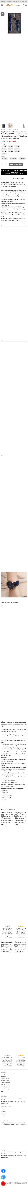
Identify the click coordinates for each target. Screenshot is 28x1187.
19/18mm (17, 146)
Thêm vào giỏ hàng (16, 164)
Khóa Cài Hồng (13, 158)
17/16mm (4, 146)
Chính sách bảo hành (5, 1087)
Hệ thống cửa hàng (5, 1080)
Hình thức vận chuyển (5, 1078)
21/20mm (17, 148)
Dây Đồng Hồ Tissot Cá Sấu (12, 129)
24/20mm (4, 153)
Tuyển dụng (3, 1076)
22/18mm (4, 151)
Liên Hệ (2, 1091)
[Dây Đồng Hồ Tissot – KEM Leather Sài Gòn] (13, 5)
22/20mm (11, 151)
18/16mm (11, 146)
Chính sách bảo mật (5, 1089)
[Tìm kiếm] (23, 5)
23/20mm (17, 151)
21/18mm (11, 148)
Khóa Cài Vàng (22, 158)
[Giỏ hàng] (26, 5)
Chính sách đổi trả (5, 1084)
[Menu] (2, 5)
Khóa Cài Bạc (5, 158)
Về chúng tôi (3, 1074)
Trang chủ (3, 129)
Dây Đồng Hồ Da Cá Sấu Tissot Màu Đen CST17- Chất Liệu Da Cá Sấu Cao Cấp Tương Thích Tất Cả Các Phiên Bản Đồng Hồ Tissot (7, 1061)
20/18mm (4, 148)
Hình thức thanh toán (5, 1082)
